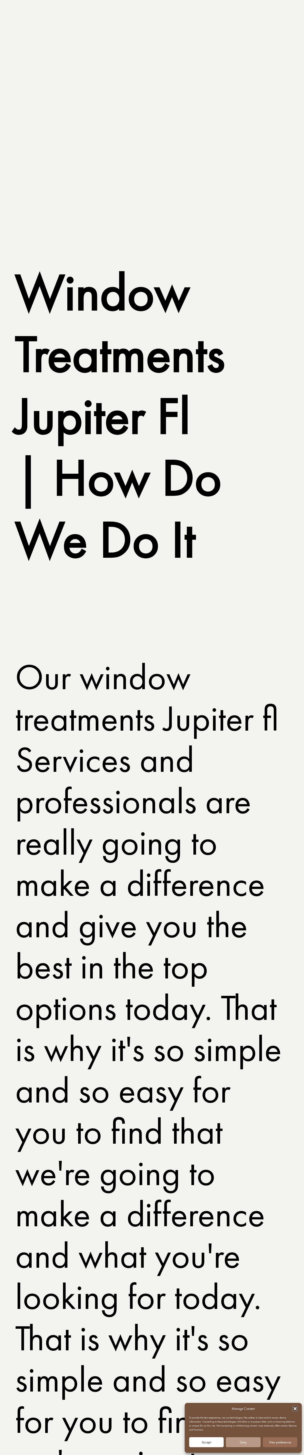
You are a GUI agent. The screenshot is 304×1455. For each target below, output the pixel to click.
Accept (206, 1442)
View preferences (280, 1442)
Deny (243, 1442)
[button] (295, 1408)
